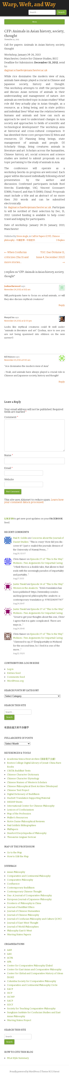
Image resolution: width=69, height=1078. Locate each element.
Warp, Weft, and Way (29, 4)
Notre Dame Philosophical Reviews (26, 821)
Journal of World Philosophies (23, 926)
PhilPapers (12, 829)
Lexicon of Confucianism (20, 809)
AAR (9, 950)
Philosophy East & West (19, 930)
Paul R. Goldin (20, 538)
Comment (11, 417)
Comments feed (16, 677)
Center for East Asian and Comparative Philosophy (34, 969)
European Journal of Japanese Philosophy (29, 899)
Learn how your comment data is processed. (34, 501)
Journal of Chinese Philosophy (23, 915)
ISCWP (11, 996)
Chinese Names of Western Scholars (27, 782)
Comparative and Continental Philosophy (29, 876)
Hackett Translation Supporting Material (28, 798)
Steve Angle (22, 236)
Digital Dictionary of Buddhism (23, 794)
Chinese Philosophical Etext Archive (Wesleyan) (32, 786)
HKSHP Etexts (14, 802)
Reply (62, 305)
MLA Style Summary (18, 1058)
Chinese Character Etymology (23, 778)
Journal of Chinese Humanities (23, 911)
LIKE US (9, 518)
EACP (10, 989)
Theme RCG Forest (50, 1071)
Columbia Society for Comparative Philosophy (31, 981)
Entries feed (14, 673)
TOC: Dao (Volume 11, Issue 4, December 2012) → (50, 257)
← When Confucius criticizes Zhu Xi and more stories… (16, 257)
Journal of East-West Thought (22, 922)
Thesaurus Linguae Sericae (21, 837)
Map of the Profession (19, 813)
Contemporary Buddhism (20, 887)
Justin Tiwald (20, 584)
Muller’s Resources (17, 817)
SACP (10, 1000)
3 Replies (60, 240)
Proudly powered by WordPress (25, 1071)
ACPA (10, 957)
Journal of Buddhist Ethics (20, 907)
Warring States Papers (19, 934)
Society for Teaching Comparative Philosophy (31, 1008)
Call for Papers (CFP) (41, 236)
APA (9, 961)
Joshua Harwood (12, 286)
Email (8, 468)
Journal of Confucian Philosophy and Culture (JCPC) (34, 919)
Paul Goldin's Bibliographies (21, 825)
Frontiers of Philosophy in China (24, 903)
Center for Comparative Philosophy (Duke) (30, 965)
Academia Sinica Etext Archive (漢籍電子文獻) (31, 759)
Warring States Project (19, 1020)
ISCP (9, 993)
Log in (10, 669)
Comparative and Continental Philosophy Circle (32, 985)
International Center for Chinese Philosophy (30, 805)
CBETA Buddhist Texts (19, 770)
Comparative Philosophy (20, 879)
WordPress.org (15, 680)
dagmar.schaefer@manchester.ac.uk (25, 70)
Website (9, 479)
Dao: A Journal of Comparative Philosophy (29, 895)
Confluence (13, 883)
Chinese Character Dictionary (23, 774)
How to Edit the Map (18, 856)
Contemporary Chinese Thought (24, 891)
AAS (9, 954)
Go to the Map (14, 852)
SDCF (10, 1004)
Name (8, 455)
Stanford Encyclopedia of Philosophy (27, 833)
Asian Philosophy (16, 872)
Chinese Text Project (18, 790)
